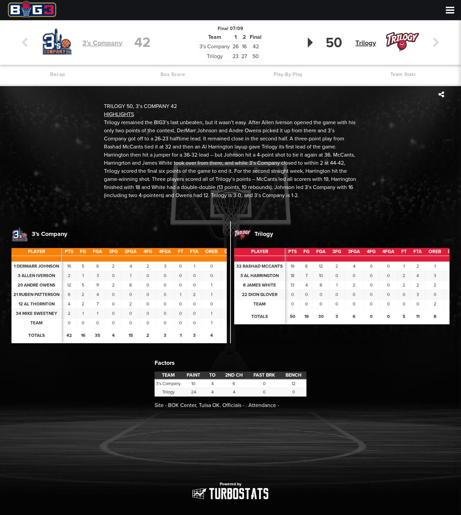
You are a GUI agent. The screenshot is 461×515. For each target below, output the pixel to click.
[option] (230, 449)
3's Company (102, 43)
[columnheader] (69, 252)
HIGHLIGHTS (119, 114)
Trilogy (365, 43)
